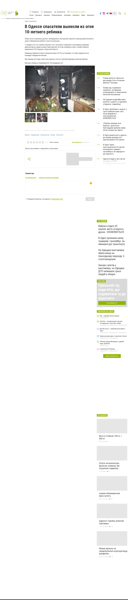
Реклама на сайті (78, 12)
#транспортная (44, 135)
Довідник (48, 12)
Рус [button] (114, 13)
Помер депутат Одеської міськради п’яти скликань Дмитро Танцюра (114, 80)
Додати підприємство (112, 356)
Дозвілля (61, 12)
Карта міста (38, 15)
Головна (3, 18)
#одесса (27, 135)
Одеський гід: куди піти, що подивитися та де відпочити (112, 291)
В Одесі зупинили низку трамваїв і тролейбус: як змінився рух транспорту (111, 241)
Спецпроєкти (90, 15)
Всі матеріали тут (112, 303)
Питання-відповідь (57, 15)
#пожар (52, 135)
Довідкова (47, 15)
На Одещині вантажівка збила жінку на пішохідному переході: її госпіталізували (111, 255)
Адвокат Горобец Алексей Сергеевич (111, 522)
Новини (35, 12)
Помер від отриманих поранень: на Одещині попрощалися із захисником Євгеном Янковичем (115, 91)
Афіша (83, 15)
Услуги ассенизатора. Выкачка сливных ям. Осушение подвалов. (109, 466)
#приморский (35, 135)
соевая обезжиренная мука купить (109, 494)
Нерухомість (76, 15)
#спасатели (59, 135)
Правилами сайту (57, 199)
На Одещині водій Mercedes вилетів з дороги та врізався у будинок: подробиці (115, 101)
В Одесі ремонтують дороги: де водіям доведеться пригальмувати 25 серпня (115, 137)
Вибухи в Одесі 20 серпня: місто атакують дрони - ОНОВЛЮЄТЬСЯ (111, 229)
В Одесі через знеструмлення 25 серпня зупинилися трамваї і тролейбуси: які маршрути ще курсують (114, 149)
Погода (31, 15)
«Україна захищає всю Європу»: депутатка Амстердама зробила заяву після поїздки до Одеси (114, 126)
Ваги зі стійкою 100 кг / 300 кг (110, 437)
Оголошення (67, 15)
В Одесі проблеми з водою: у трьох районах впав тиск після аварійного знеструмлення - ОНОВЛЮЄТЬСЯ (115, 113)
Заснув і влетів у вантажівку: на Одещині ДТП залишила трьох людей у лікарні (111, 270)
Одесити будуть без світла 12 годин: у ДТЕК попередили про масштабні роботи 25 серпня (114, 162)
